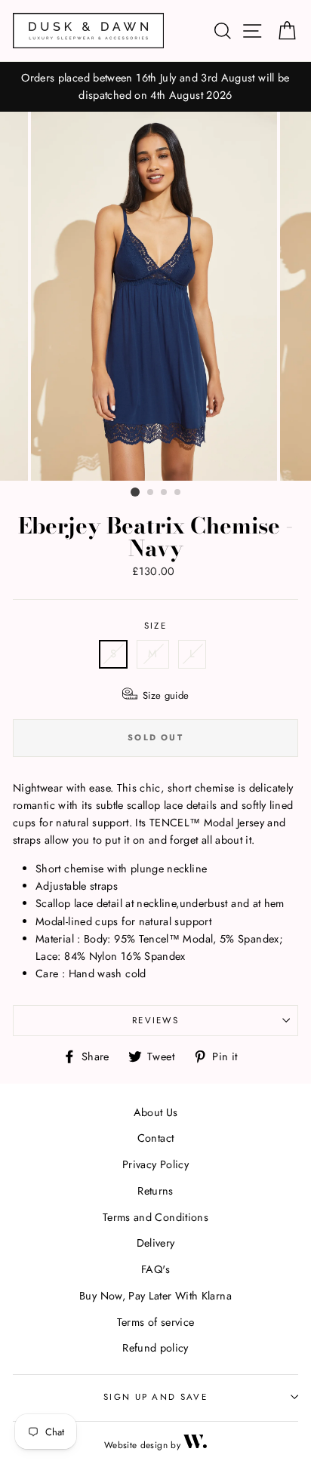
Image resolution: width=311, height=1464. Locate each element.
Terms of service (156, 1322)
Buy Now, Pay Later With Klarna (155, 1295)
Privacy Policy (155, 1164)
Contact (155, 1138)
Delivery (156, 1242)
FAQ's (155, 1269)
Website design (136, 1444)
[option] (155, 86)
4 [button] (178, 493)
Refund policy (155, 1347)
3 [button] (164, 493)
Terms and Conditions (155, 1217)
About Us (156, 1112)
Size (155, 626)
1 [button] (135, 492)
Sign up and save (155, 1397)
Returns (155, 1190)
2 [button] (151, 493)
